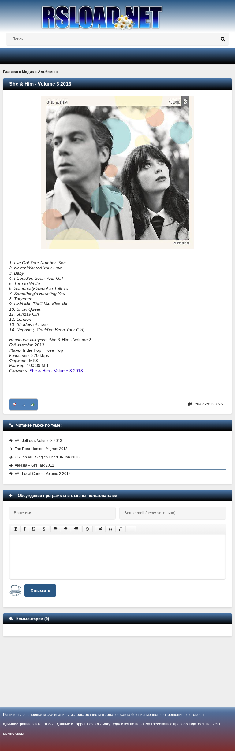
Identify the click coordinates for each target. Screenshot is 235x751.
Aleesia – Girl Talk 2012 (34, 465)
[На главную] (117, 15)
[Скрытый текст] (100, 529)
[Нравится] (33, 404)
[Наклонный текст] (24, 529)
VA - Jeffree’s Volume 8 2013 (38, 440)
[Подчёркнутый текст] (34, 529)
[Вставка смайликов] (87, 529)
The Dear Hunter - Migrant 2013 (41, 449)
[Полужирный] (16, 529)
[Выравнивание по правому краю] (76, 529)
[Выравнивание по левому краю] (55, 529)
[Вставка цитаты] (110, 529)
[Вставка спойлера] (130, 529)
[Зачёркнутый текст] (44, 529)
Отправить (40, 590)
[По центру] (66, 529)
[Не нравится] (14, 404)
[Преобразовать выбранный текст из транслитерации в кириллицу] (120, 529)
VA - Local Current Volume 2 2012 (43, 474)
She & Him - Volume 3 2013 (56, 370)
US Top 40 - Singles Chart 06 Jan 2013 (47, 457)
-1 (23, 404)
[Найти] (223, 39)
